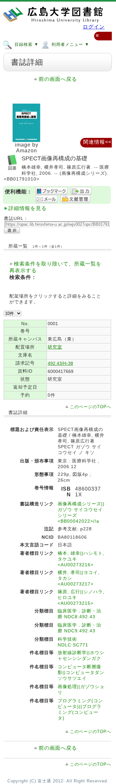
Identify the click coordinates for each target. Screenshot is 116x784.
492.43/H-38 (60, 363)
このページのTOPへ (90, 406)
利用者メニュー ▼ (69, 44)
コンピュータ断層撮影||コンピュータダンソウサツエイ (81, 672)
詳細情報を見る (27, 208)
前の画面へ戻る (58, 79)
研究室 (55, 347)
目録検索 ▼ (26, 44)
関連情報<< (97, 142)
